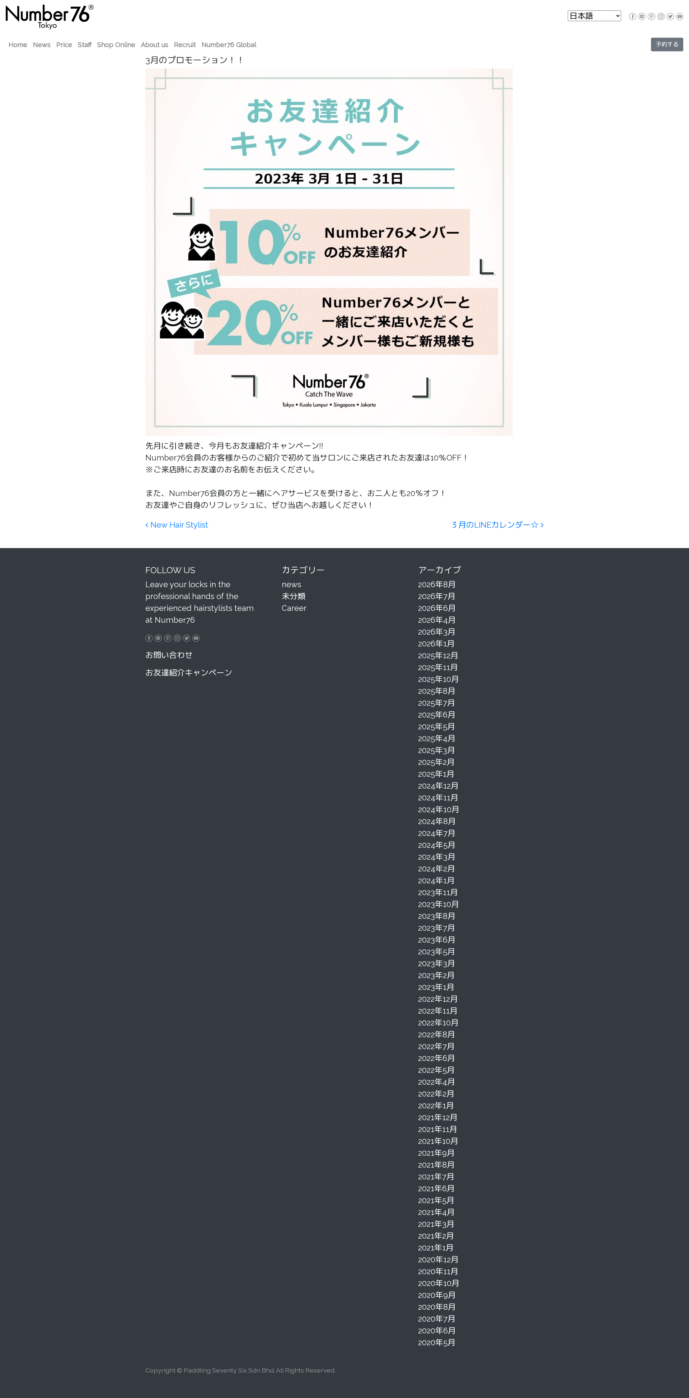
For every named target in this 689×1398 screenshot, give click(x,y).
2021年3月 (436, 1224)
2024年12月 (438, 785)
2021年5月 (436, 1200)
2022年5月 (436, 1070)
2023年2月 (436, 975)
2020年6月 (437, 1330)
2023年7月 (436, 927)
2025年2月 (436, 762)
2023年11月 (438, 892)
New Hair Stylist (178, 524)
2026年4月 (437, 620)
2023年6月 (436, 939)
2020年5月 (436, 1342)
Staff (85, 44)
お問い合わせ (169, 655)
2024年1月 (436, 880)
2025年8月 (436, 691)
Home (18, 44)
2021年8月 (436, 1164)
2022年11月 (438, 1010)
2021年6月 (436, 1188)
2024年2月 (436, 868)
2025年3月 (436, 750)
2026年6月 (437, 608)
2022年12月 (438, 999)
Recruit (185, 44)
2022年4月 (436, 1081)
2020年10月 (438, 1283)
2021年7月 (436, 1176)
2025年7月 (436, 702)
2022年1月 (436, 1105)
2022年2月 (436, 1093)
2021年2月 (436, 1235)
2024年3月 (436, 856)
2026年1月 (436, 643)
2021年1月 (436, 1247)
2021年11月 (437, 1129)
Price (64, 44)
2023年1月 (436, 987)
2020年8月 (437, 1306)
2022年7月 (436, 1046)
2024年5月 (436, 845)
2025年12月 (438, 655)
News (42, 44)
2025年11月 (438, 667)
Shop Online (116, 44)
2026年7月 (436, 596)
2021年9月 (436, 1153)
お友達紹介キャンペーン (188, 672)
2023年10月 (438, 904)
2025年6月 (436, 714)
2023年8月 (436, 916)
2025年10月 (438, 679)
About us (154, 44)
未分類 (293, 596)
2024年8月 (437, 821)
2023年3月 (436, 963)
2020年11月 (438, 1271)
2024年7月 (436, 833)
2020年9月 (437, 1295)
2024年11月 (438, 797)
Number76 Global (229, 44)
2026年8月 (437, 584)
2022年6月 (436, 1058)
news (291, 584)
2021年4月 (436, 1212)
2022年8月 (436, 1034)
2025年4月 (436, 738)
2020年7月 (436, 1318)
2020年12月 (438, 1259)
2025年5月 (436, 726)
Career (294, 608)
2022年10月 (438, 1022)
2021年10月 (438, 1141)
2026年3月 (436, 631)
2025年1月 (436, 774)
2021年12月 (438, 1117)
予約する (667, 44)
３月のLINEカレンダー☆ (495, 524)
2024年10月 (438, 809)
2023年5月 (436, 951)
